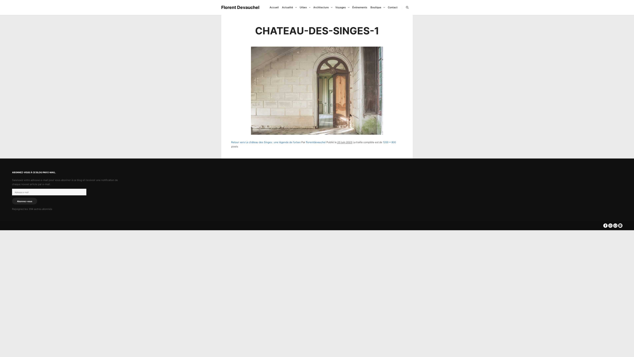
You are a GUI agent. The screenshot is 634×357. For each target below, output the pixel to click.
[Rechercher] (407, 7)
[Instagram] (610, 225)
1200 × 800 (389, 142)
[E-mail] (615, 225)
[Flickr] (620, 225)
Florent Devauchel (237, 7)
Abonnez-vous (24, 201)
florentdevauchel (316, 142)
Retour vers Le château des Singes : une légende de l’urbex (266, 142)
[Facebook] (605, 225)
